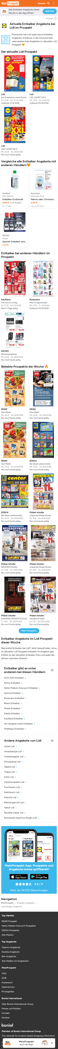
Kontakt (6, 1013)
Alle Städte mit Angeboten (15, 961)
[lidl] (4, 26)
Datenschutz (8, 987)
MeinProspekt (7, 903)
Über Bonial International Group (17, 1004)
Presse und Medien (11, 1008)
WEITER (49, 11)
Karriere (5, 1017)
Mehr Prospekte (29, 631)
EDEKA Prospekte (10, 930)
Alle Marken (8, 934)
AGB (4, 978)
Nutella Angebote (11, 952)
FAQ (4, 973)
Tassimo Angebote (11, 947)
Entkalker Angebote (25, 903)
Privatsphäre (8, 991)
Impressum (7, 982)
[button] (53, 3)
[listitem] (14, 80)
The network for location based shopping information (28, 1035)
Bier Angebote (9, 956)
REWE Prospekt (9, 921)
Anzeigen (49, 18)
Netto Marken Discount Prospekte (19, 925)
